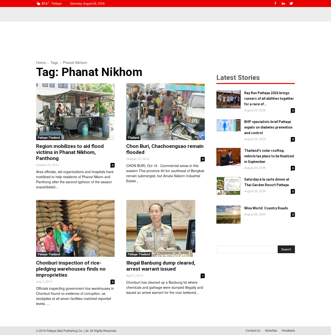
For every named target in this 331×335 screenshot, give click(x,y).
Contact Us (253, 330)
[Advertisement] (165, 38)
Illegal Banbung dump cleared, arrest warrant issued (160, 266)
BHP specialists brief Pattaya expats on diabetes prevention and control (268, 127)
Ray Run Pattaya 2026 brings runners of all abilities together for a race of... (269, 98)
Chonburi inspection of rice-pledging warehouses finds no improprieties (71, 269)
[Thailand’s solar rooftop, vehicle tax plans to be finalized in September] (228, 157)
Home (41, 62)
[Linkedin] (283, 3)
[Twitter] (291, 3)
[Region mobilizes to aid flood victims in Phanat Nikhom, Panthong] (75, 111)
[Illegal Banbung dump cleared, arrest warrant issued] (165, 228)
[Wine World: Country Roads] (228, 215)
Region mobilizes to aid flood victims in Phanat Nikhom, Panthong (70, 152)
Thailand (133, 137)
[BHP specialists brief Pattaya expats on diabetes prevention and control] (228, 125)
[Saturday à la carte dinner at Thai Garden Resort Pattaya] (228, 186)
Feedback (288, 330)
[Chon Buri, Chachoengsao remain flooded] (165, 111)
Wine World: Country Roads (266, 208)
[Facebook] (275, 3)
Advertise (271, 330)
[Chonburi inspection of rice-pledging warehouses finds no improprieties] (75, 228)
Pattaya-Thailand (49, 137)
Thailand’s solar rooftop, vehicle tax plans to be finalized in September (269, 156)
